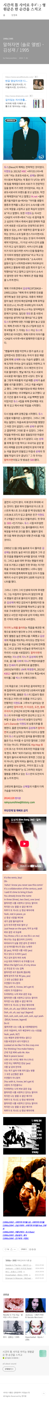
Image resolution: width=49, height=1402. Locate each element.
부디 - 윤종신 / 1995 (13, 1271)
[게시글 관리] (14, 1249)
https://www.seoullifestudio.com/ (19, 77)
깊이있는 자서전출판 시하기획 (16, 99)
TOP (44, 1394)
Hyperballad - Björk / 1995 (16, 1275)
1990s (8, 1260)
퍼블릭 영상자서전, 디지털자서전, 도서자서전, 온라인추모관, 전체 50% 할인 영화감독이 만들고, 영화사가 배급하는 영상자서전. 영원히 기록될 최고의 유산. (16, 86)
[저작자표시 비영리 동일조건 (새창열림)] (32, 1249)
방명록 (14, 15)
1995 (14, 1260)
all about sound (9, 1363)
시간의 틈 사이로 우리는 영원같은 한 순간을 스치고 (24, 5)
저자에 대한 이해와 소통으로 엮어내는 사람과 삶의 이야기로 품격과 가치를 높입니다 (16, 105)
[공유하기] (11, 1249)
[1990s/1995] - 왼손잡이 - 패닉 (15, 1235)
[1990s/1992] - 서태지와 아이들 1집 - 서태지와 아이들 (24, 1222)
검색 (38, 5)
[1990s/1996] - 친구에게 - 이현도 (16, 1238)
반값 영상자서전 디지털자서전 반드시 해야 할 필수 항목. (16, 80)
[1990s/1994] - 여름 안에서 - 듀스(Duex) (19, 1232)
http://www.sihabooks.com (16, 96)
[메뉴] (44, 5)
